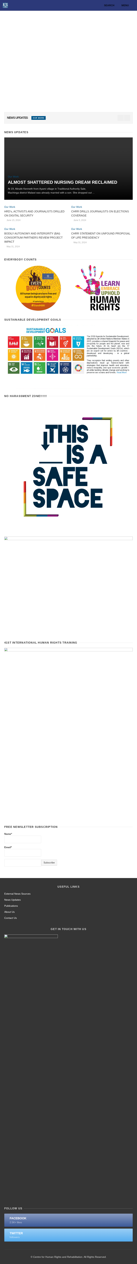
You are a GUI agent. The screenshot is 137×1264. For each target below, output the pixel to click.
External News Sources (17, 893)
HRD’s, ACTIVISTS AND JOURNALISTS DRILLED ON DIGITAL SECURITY (34, 213)
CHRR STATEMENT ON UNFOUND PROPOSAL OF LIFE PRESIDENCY (100, 235)
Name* (8, 833)
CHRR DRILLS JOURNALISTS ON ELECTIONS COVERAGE (100, 213)
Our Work (38, 118)
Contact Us (10, 917)
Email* (8, 847)
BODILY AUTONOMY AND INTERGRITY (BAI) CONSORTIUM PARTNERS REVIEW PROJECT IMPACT (33, 237)
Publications (11, 905)
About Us (9, 911)
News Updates (12, 899)
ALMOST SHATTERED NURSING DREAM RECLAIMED (62, 182)
